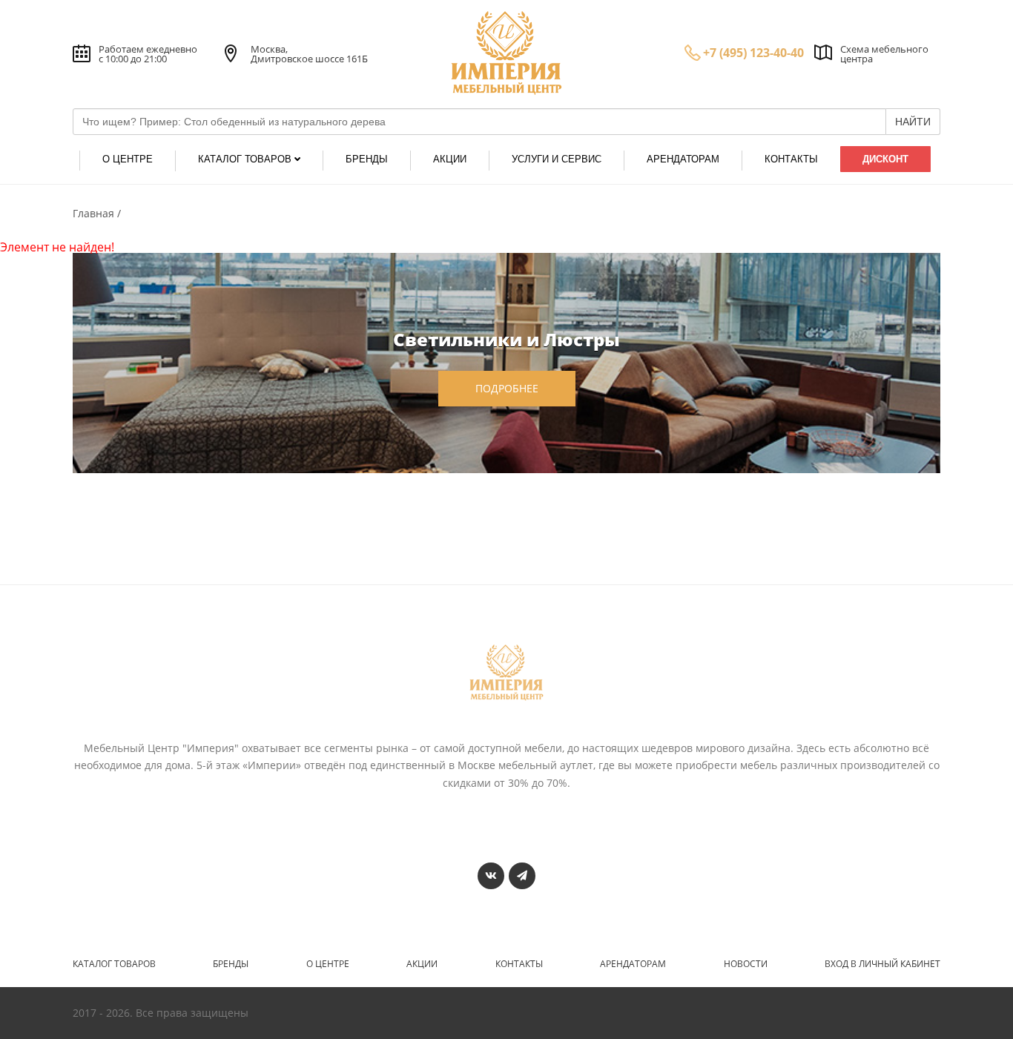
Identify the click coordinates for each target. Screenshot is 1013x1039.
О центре (327, 964)
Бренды (230, 964)
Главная (95, 213)
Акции (422, 964)
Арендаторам (633, 964)
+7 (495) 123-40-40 (753, 52)
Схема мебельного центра (884, 53)
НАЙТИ (913, 122)
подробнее (506, 388)
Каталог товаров (114, 964)
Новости (746, 964)
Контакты (519, 964)
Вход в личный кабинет (882, 964)
